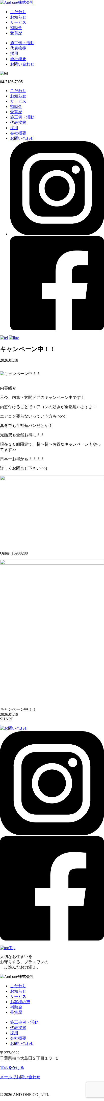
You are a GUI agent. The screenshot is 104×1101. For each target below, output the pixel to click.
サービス (18, 22)
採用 (14, 53)
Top (12, 948)
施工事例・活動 (24, 1022)
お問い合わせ (22, 64)
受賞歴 (16, 33)
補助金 (16, 28)
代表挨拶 (18, 48)
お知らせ (18, 17)
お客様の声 (20, 1002)
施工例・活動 (22, 43)
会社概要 (18, 59)
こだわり (18, 12)
